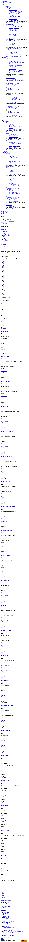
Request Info (9, 76)
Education (11, 67)
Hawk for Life (9, 42)
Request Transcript (14, 40)
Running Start (12, 101)
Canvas (5, 231)
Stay (7, 140)
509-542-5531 (4, 396)
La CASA (11, 180)
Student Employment (13, 34)
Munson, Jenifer (5, 755)
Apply (10, 8)
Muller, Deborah (5, 730)
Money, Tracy (5, 406)
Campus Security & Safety (15, 143)
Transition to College (10, 78)
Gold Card (11, 92)
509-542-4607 (4, 745)
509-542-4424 (4, 620)
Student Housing (12, 17)
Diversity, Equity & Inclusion (12, 178)
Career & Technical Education (15, 65)
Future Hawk (9, 7)
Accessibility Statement (8, 927)
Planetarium (11, 173)
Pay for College (12, 33)
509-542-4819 (8, 907)
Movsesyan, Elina (6, 630)
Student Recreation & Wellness (16, 129)
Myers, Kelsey (5, 830)
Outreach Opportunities (11, 198)
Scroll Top (3, 897)
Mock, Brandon (5, 381)
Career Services (12, 134)
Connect (5, 151)
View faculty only (6, 297)
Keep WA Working (13, 135)
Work (7, 133)
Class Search (7, 235)
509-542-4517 (4, 670)
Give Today (11, 44)
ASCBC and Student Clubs (15, 126)
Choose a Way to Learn (11, 107)
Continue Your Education (11, 84)
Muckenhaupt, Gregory (7, 705)
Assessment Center (13, 10)
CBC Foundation (13, 192)
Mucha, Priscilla (5, 680)
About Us (11, 179)
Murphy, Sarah (5, 780)
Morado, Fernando (6, 530)
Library (10, 31)
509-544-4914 (4, 346)
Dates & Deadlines (13, 30)
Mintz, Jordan (5, 331)
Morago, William (5, 555)
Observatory (11, 171)
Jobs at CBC (12, 53)
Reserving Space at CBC (14, 161)
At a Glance (11, 156)
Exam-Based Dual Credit (14, 99)
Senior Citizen (9, 90)
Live (4, 120)
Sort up (2, 306)
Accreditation (12, 155)
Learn (4, 57)
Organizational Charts (14, 160)
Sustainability (9, 205)
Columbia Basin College (6, 2)
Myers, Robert (5, 855)
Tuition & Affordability (14, 20)
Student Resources (13, 19)
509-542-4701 (4, 645)
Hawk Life (11, 15)
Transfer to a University (11, 114)
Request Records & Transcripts (16, 46)
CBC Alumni (12, 43)
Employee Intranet (13, 52)
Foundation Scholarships (14, 193)
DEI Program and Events (14, 184)
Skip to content (4, 1)
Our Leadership (12, 158)
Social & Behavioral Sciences (15, 71)
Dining (10, 144)
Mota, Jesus (4, 605)
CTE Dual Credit (13, 98)
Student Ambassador (13, 201)
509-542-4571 (4, 695)
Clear (6, 256)
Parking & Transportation (14, 146)
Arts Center (11, 125)
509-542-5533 (4, 870)
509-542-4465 (4, 496)
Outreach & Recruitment (14, 16)
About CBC (9, 153)
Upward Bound (12, 102)
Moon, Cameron (5, 481)
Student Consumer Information (10, 925)
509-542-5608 (4, 446)
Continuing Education (14, 85)
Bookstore (11, 25)
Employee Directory (13, 51)
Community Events (10, 48)
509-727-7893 (4, 570)
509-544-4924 (4, 371)
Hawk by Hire (9, 49)
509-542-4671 (4, 471)
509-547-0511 (4, 521)
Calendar (11, 128)
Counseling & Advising (14, 28)
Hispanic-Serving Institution (15, 185)
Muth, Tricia (4, 805)
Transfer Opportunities (14, 115)
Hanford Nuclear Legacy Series (16, 174)
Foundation (8, 189)
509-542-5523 (4, 770)
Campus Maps (12, 142)
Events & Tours (20, 22)
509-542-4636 (4, 545)
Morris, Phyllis (5, 580)
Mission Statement (13, 157)
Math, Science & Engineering (15, 70)
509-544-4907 (4, 795)
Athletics (11, 124)
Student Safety (12, 38)
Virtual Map (3, 211)
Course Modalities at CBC (15, 108)
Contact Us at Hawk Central (15, 11)
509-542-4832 (4, 845)
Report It (6, 242)
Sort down (6, 306)
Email (6, 236)
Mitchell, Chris (5, 356)
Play (7, 122)
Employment (9, 921)
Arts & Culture (9, 167)
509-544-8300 (4, 595)
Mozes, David (4, 655)
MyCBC (8, 40)
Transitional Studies (13, 79)
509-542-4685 (4, 720)
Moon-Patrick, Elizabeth (8, 506)
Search (2, 219)
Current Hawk (9, 24)
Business (11, 63)
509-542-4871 (4, 421)
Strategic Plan (12, 162)
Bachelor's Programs (13, 72)
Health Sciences (12, 69)
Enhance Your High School (15, 13)
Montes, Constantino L (7, 431)
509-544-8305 (4, 820)
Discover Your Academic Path (15, 12)
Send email (3, 352)
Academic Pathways (13, 61)
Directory (7, 238)
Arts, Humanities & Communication (17, 62)
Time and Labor (9, 56)
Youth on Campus (13, 164)
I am (4, 4)
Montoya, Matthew (6, 456)
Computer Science (13, 66)
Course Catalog (12, 29)
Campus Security (7, 926)
